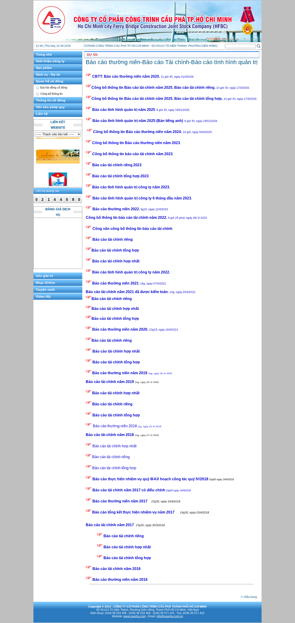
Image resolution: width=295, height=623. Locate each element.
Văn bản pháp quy (50, 107)
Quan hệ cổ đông (49, 81)
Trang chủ (44, 54)
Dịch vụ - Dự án (48, 74)
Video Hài (43, 296)
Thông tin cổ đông (50, 100)
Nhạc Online (45, 283)
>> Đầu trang (249, 597)
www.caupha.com (135, 616)
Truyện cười (45, 289)
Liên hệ (42, 114)
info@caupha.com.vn (169, 616)
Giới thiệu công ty (50, 61)
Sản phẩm (44, 68)
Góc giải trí (44, 276)
